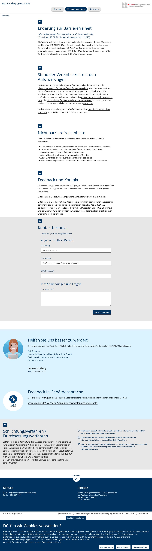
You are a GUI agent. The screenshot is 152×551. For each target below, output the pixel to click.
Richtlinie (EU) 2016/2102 (52, 45)
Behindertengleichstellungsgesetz (53, 54)
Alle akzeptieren (140, 547)
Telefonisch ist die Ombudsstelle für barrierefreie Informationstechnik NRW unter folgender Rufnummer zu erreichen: (113, 432)
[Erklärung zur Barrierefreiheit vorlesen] (40, 22)
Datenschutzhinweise (53, 214)
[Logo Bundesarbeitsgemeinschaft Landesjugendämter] (135, 5)
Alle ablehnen (123, 547)
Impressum (117, 514)
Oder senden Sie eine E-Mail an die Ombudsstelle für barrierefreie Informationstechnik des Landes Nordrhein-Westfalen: (108, 438)
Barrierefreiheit (65, 514)
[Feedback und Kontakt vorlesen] (40, 173)
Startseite (5, 15)
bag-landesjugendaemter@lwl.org (22, 493)
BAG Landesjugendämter (16, 3)
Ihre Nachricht (47, 289)
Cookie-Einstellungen (76, 518)
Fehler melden (143, 514)
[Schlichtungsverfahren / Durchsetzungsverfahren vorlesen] (5, 424)
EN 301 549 (88, 103)
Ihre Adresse (46, 258)
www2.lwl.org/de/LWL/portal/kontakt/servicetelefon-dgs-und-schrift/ (63, 402)
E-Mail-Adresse (47, 271)
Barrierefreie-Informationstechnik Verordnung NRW (69, 100)
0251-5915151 (39, 371)
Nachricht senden (102, 312)
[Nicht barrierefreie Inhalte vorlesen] (40, 126)
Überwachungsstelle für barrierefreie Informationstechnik (63, 88)
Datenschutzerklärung (51, 542)
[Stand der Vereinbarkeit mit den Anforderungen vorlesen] (40, 68)
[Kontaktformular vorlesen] (40, 221)
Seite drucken (129, 514)
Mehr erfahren (106, 547)
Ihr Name (45, 245)
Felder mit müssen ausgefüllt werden (56, 233)
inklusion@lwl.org (37, 368)
